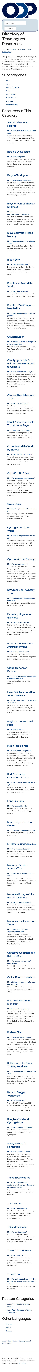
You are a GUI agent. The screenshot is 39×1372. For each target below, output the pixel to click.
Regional (9, 1306)
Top (9, 49)
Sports (15, 49)
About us (22, 1363)
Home (4, 49)
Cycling (22, 49)
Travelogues (6, 52)
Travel (28, 49)
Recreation (21, 1310)
